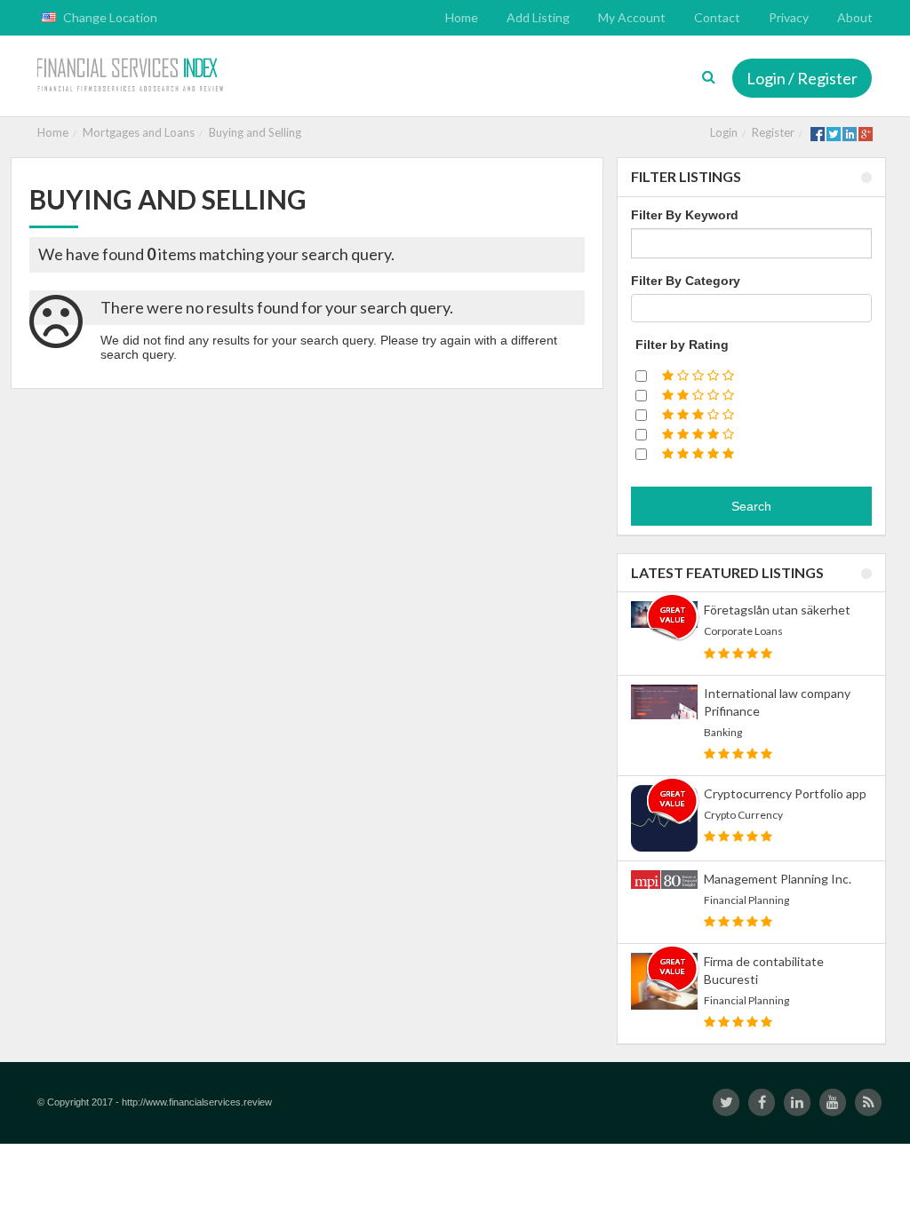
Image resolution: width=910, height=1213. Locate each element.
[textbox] (641, 308)
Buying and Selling (255, 132)
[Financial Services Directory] (132, 76)
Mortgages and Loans (139, 132)
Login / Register (802, 78)
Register (773, 132)
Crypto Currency (743, 814)
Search (751, 506)
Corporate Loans (743, 631)
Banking (723, 732)
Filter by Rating (682, 344)
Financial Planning (746, 900)
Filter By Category (685, 281)
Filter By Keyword (684, 215)
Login (724, 132)
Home (52, 132)
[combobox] (751, 308)
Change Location (108, 17)
